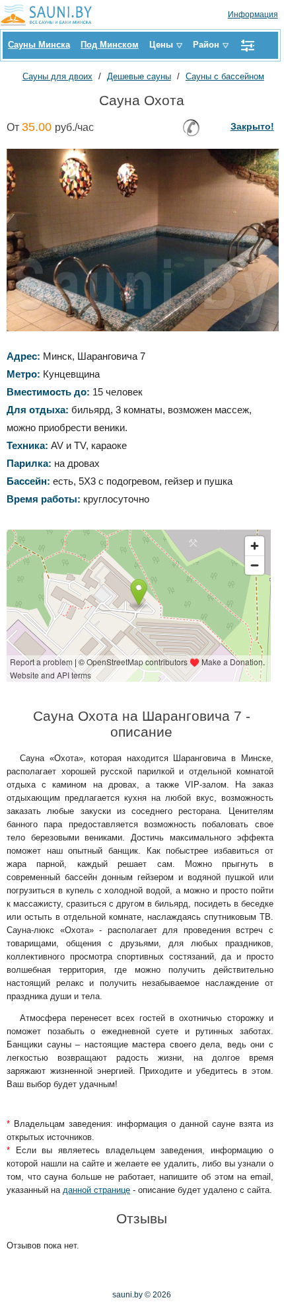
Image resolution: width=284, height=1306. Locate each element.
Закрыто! (252, 126)
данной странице (96, 1190)
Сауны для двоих (57, 76)
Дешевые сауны (139, 76)
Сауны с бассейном (225, 76)
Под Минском (110, 45)
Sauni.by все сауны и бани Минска (49, 14)
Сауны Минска (39, 45)
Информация (253, 14)
